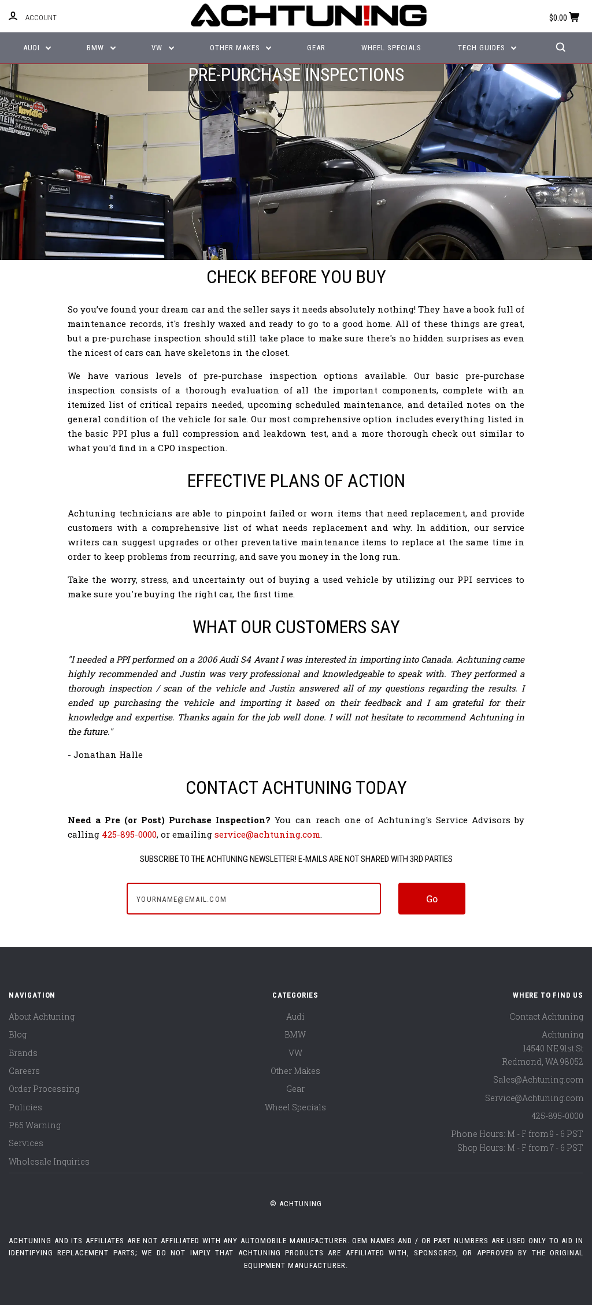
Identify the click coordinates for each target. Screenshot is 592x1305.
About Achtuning (42, 1016)
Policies (25, 1107)
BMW (96, 47)
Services (26, 1142)
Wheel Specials (391, 47)
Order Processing (44, 1088)
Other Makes (236, 47)
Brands (23, 1052)
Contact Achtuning (546, 1016)
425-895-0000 (129, 834)
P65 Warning (35, 1125)
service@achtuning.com (267, 834)
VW (158, 47)
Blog (18, 1034)
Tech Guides (483, 47)
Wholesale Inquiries (49, 1161)
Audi (32, 47)
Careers (24, 1070)
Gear (316, 47)
